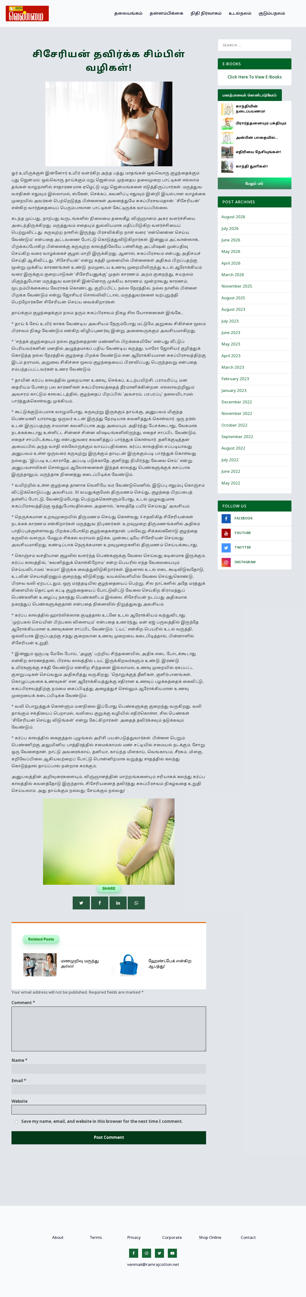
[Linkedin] (118, 902)
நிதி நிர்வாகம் (206, 13)
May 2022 (230, 483)
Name (19, 1060)
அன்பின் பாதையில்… (257, 138)
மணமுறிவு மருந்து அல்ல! (80, 964)
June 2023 (230, 332)
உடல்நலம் (240, 13)
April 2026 (230, 263)
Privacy (134, 1237)
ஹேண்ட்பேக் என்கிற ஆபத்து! (169, 964)
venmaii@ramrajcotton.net (153, 1264)
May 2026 (230, 251)
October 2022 (234, 425)
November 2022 (236, 413)
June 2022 (230, 471)
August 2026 (233, 217)
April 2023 (230, 356)
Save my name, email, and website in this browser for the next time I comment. (102, 1121)
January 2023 (233, 390)
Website (19, 1101)
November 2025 (236, 286)
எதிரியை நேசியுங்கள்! (258, 152)
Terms (96, 1237)
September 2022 (237, 437)
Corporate (172, 1237)
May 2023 (230, 344)
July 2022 (230, 460)
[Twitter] (81, 902)
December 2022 (236, 402)
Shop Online (210, 1237)
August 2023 (233, 309)
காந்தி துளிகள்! (252, 167)
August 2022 (233, 448)
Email (18, 1081)
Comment (23, 1003)
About (58, 1237)
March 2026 (232, 275)
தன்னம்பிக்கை (166, 13)
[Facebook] (99, 902)
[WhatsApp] (136, 902)
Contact (248, 1237)
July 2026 (230, 228)
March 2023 (232, 367)
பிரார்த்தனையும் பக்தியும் (261, 124)
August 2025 (233, 298)
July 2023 (230, 321)
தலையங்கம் (128, 13)
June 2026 (230, 240)
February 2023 (235, 379)
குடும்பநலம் (272, 13)
